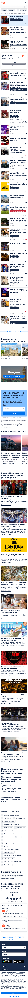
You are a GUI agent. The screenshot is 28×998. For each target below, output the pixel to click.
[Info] (25, 13)
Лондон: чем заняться (7, 937)
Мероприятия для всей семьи (10, 787)
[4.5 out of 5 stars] (14, 898)
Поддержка (5, 966)
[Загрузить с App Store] (18, 962)
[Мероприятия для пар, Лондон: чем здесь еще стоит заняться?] (25, 779)
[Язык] (22, 2)
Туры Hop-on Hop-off (8, 790)
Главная (3, 936)
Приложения (5, 958)
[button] (14, 20)
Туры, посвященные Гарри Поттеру (11, 788)
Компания (5, 969)
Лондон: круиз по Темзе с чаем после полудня (12, 906)
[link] (14, 20)
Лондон (7, 876)
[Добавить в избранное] (8, 17)
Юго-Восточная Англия (18, 936)
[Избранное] (16, 3)
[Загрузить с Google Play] (7, 962)
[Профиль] (25, 3)
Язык (3, 944)
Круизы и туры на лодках (9, 791)
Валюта (4, 951)
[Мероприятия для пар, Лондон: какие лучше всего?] (25, 799)
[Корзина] (19, 3)
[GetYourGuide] (3, 3)
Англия (9, 936)
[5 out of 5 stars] (14, 908)
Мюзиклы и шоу (6, 785)
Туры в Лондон (18, 937)
